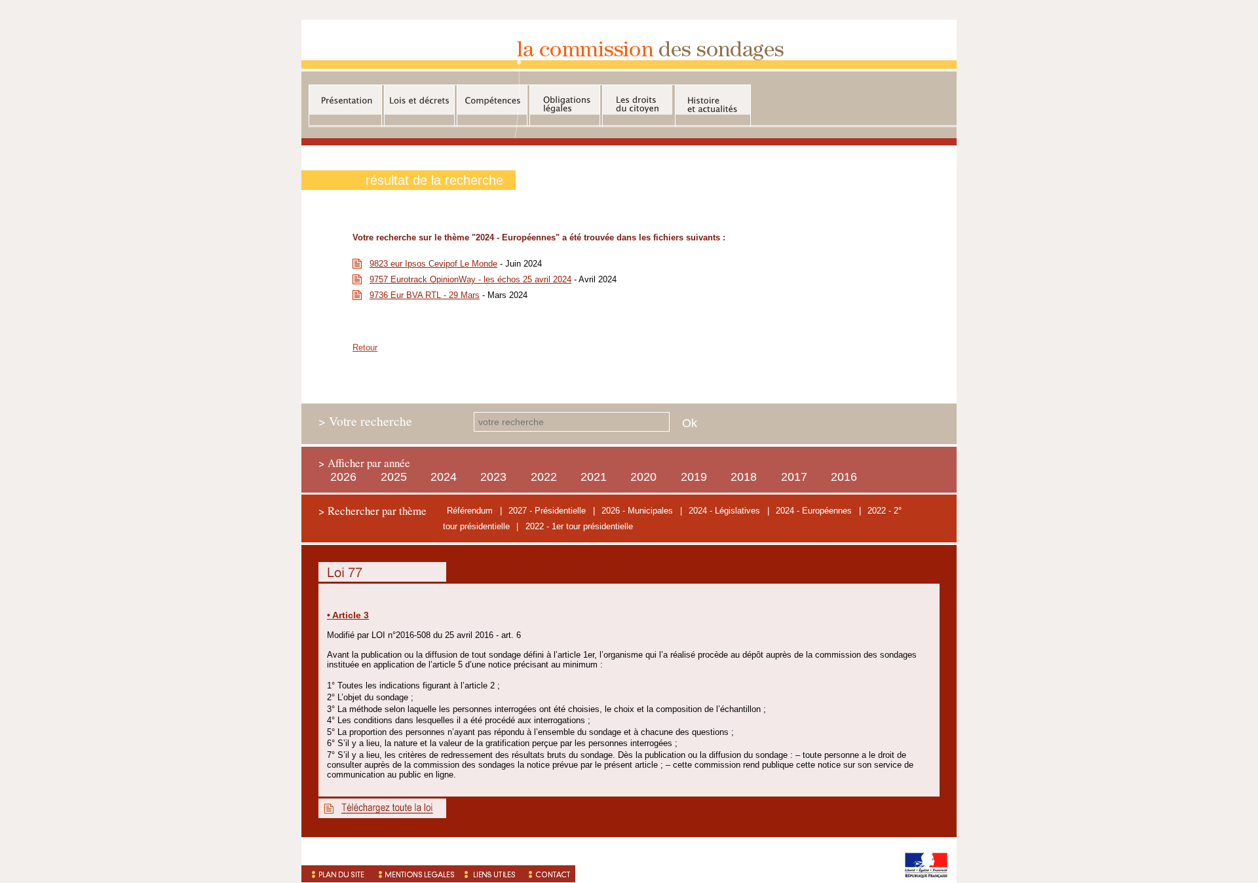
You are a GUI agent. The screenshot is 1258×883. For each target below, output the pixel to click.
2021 (594, 476)
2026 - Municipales (637, 511)
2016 (844, 476)
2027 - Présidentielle (547, 511)
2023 (493, 476)
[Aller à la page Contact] (549, 873)
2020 (643, 476)
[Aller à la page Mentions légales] (415, 873)
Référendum (470, 511)
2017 (794, 476)
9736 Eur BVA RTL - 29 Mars (425, 295)
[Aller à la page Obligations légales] (565, 100)
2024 (443, 476)
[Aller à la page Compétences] (492, 100)
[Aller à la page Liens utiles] (491, 873)
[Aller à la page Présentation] (345, 100)
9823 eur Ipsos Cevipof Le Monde (433, 264)
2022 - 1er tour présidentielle (579, 526)
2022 (544, 476)
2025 (394, 476)
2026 (343, 476)
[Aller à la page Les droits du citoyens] (637, 100)
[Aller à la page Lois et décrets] (419, 100)
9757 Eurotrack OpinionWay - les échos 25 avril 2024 (470, 279)
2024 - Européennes (814, 511)
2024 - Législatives (724, 511)
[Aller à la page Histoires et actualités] (713, 100)
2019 (694, 476)
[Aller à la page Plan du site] (336, 873)
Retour (365, 347)
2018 (744, 476)
